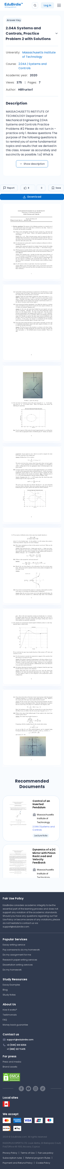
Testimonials (10, 1014)
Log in (47, 5)
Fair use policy (45, 1152)
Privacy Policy (10, 1152)
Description (16, 103)
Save (58, 187)
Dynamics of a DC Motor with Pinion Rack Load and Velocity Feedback (44, 856)
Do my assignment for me (17, 954)
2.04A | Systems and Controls (32, 66)
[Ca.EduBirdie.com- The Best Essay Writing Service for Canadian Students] (6, 1106)
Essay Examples (11, 984)
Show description (34, 164)
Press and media (12, 1061)
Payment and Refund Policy (18, 1162)
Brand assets (10, 1066)
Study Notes (9, 994)
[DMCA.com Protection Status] (32, 1077)
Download (34, 196)
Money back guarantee (15, 1024)
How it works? (10, 1009)
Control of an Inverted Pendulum (41, 804)
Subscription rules (12, 1157)
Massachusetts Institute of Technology (39, 54)
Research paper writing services (20, 959)
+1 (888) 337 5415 (16, 1049)
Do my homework (12, 969)
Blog (5, 989)
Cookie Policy (43, 1162)
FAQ (5, 1019)
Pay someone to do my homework (21, 949)
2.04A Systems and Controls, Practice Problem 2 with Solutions (28, 33)
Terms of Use (27, 1152)
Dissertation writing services (18, 964)
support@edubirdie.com (16, 926)
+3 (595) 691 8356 (16, 1044)
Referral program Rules (37, 1157)
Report (11, 187)
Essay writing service (14, 944)
